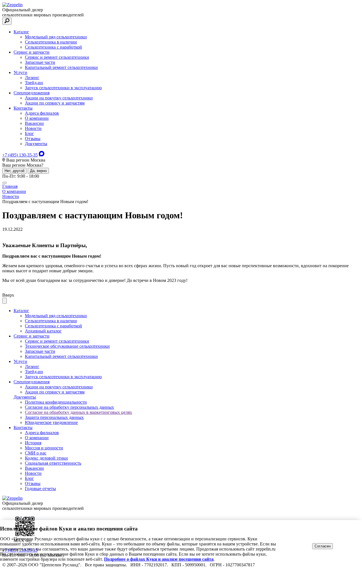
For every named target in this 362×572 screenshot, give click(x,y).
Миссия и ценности (44, 447)
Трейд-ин (34, 82)
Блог (29, 133)
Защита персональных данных (54, 417)
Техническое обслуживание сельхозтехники (67, 346)
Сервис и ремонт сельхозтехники (57, 57)
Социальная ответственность (53, 463)
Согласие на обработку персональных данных (69, 407)
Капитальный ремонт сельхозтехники (61, 67)
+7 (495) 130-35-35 (20, 155)
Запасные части (40, 62)
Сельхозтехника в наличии (51, 42)
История (33, 442)
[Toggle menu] (4, 183)
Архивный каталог (43, 331)
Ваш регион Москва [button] (25, 160)
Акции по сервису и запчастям (55, 103)
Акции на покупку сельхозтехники (59, 97)
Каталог (21, 31)
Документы (36, 143)
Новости (33, 128)
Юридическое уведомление (51, 422)
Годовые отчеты (40, 488)
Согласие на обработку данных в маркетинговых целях (78, 412)
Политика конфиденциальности (56, 402)
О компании (37, 118)
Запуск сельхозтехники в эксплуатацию (63, 87)
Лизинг (32, 77)
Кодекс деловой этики (46, 458)
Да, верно (38, 171)
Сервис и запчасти (31, 52)
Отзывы (32, 138)
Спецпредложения (31, 92)
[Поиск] (7, 21)
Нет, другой (14, 171)
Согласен (322, 546)
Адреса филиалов (42, 113)
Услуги (20, 72)
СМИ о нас (35, 453)
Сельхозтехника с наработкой (53, 47)
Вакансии (34, 123)
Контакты (23, 108)
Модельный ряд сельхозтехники (56, 36)
